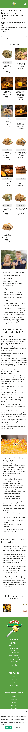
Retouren (14, 705)
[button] (21, 4)
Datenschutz (14, 685)
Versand (14, 702)
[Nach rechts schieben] (25, 606)
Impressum (14, 679)
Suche (14, 696)
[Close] (26, 711)
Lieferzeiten (14, 699)
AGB (14, 682)
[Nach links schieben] (25, 609)
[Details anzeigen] (7, 54)
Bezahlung (14, 708)
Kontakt (14, 676)
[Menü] (3, 4)
